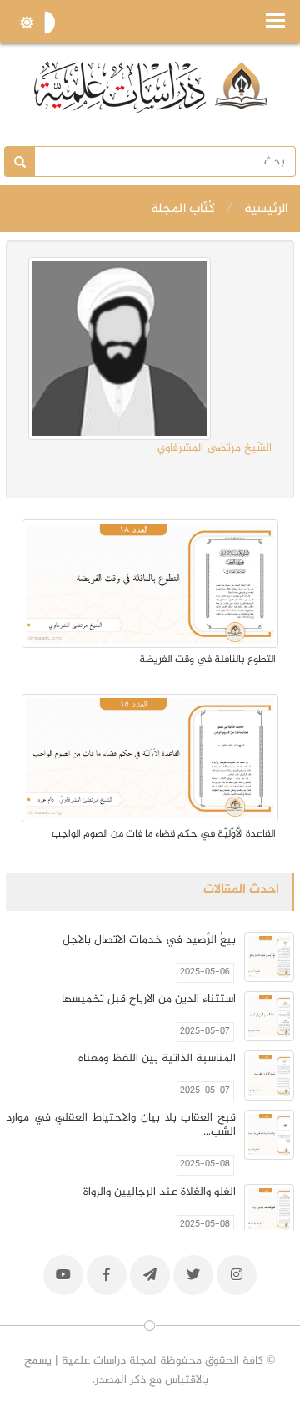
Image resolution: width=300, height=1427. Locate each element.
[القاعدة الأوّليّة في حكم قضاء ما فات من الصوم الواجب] (150, 758)
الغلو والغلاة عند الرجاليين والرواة (159, 1192)
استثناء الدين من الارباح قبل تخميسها (149, 999)
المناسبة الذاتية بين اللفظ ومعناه (157, 1058)
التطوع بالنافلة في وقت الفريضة (207, 659)
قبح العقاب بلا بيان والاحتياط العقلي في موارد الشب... (121, 1124)
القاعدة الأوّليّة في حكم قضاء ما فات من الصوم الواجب (164, 834)
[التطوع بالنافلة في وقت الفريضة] (150, 583)
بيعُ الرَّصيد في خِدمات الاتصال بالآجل (149, 939)
